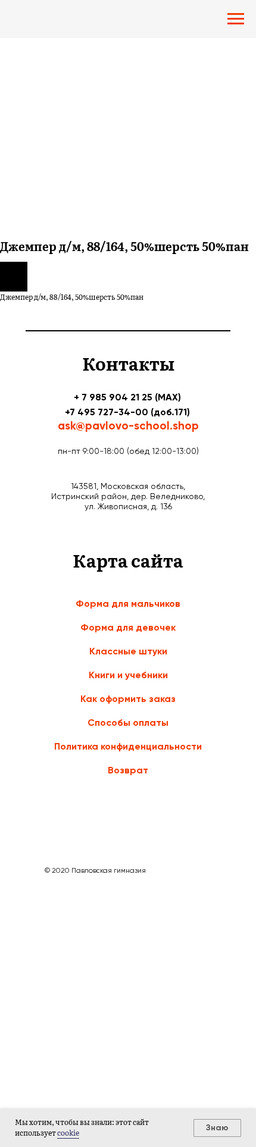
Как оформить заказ (128, 698)
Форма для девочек (128, 627)
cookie (68, 1132)
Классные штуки (128, 651)
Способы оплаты (128, 722)
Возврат (128, 770)
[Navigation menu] (235, 19)
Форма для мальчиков (128, 603)
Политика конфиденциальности (128, 746)
